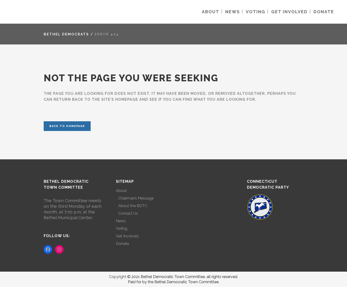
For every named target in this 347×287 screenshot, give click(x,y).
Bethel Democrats (66, 34)
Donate (122, 243)
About (121, 190)
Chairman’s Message (136, 198)
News (121, 221)
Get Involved (127, 236)
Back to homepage (67, 126)
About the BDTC (132, 206)
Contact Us (128, 213)
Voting (121, 228)
